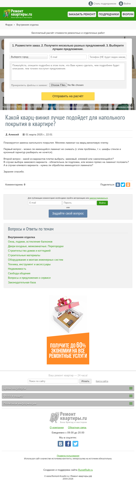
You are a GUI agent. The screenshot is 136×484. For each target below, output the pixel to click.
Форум (128, 14)
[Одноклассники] (128, 185)
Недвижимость (17, 268)
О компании (57, 427)
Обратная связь (77, 427)
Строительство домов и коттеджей (29, 250)
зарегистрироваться (98, 198)
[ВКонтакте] (118, 185)
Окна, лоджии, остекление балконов (30, 241)
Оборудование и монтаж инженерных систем (35, 259)
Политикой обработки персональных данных (113, 107)
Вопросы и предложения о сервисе (29, 277)
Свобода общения (19, 273)
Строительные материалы (24, 255)
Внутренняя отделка (27, 24)
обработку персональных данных (74, 107)
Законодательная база (22, 282)
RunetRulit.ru (85, 469)
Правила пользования (68, 456)
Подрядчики (109, 14)
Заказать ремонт (82, 14)
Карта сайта (102, 381)
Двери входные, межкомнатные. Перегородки (35, 246)
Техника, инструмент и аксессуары (29, 264)
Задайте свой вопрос (68, 213)
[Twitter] (123, 185)
